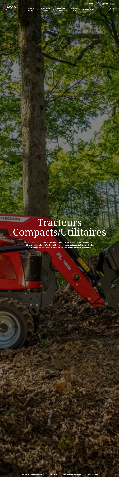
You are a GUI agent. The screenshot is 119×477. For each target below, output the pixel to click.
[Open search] (110, 9)
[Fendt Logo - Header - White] (90, 3)
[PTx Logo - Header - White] (105, 3)
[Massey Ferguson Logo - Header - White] (97, 3)
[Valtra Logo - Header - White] (113, 3)
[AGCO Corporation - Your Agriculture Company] (9, 7)
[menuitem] (31, 9)
